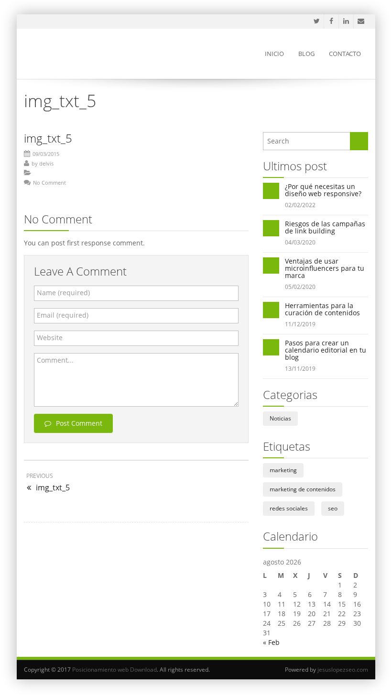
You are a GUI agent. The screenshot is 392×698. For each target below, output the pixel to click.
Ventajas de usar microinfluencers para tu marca (324, 268)
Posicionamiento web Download (114, 669)
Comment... (55, 360)
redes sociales (289, 508)
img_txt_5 (48, 138)
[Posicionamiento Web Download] (78, 54)
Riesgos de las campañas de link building (325, 227)
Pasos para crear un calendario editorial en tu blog (325, 350)
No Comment (49, 182)
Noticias (280, 418)
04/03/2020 (300, 242)
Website (50, 337)
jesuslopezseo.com (342, 669)
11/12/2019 (300, 324)
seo (333, 508)
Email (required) (62, 315)
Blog (306, 53)
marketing (283, 470)
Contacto (345, 53)
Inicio (274, 53)
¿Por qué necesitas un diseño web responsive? (323, 190)
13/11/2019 (300, 369)
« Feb (271, 642)
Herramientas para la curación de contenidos (322, 309)
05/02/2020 (300, 287)
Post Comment (79, 423)
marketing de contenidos (303, 489)
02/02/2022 (300, 205)
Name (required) (63, 292)
